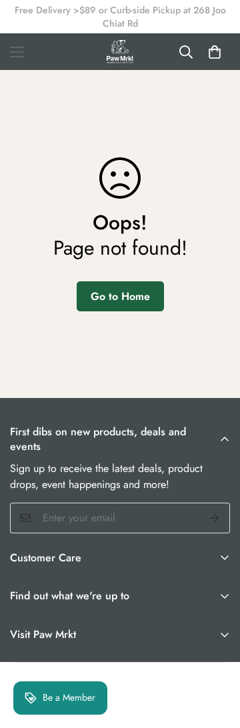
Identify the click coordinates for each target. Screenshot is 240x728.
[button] (214, 52)
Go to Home (120, 296)
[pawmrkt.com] (120, 51)
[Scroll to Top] (216, 657)
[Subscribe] (215, 518)
